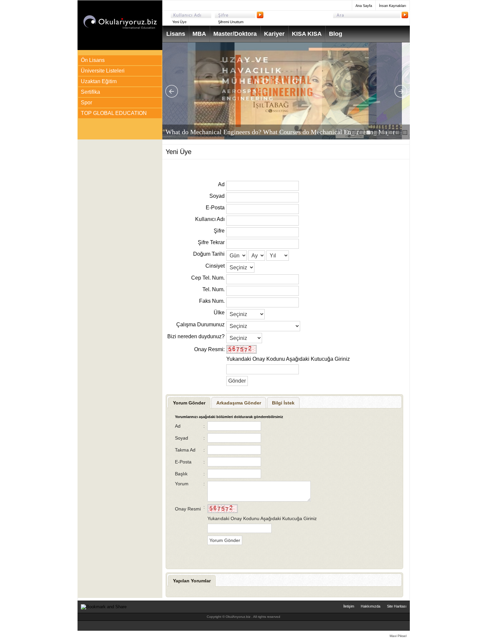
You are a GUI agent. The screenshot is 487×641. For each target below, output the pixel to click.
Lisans (175, 33)
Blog (335, 33)
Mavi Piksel (398, 636)
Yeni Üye (179, 22)
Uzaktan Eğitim (99, 81)
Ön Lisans (93, 60)
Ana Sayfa (363, 6)
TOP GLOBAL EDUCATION (114, 113)
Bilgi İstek (283, 402)
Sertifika (90, 92)
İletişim (348, 606)
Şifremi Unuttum (231, 22)
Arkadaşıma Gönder (238, 402)
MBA (199, 33)
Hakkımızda (370, 606)
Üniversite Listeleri (103, 71)
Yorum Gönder (189, 402)
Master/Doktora (235, 33)
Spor (86, 102)
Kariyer (274, 33)
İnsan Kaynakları (392, 6)
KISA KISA (307, 33)
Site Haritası (396, 606)
